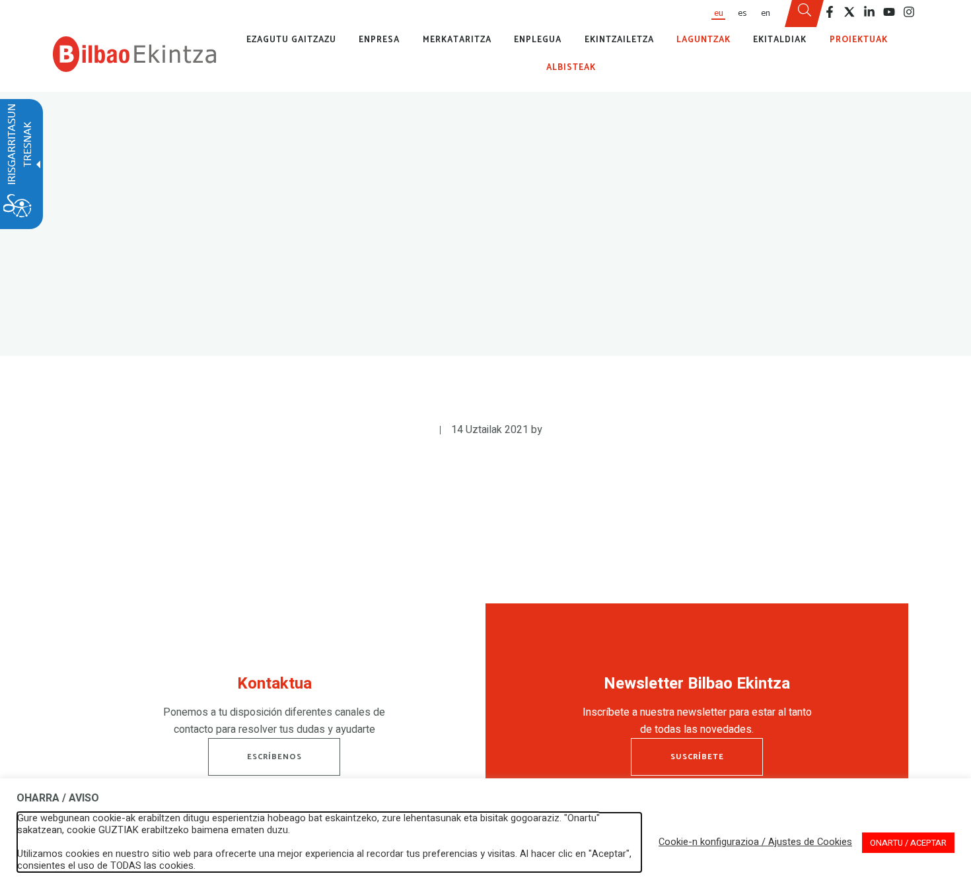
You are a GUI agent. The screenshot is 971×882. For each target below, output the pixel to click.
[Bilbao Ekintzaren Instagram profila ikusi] (909, 12)
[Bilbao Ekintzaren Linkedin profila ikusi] (869, 12)
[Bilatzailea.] (804, 14)
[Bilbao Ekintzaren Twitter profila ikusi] (849, 12)
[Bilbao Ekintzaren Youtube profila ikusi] (889, 12)
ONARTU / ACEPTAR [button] (908, 842)
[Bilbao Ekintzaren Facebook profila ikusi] (830, 12)
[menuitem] (718, 13)
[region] (274, 709)
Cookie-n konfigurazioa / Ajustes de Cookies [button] (755, 842)
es (742, 13)
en (765, 13)
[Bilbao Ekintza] (134, 54)
